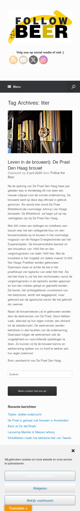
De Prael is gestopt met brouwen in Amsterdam (38, 420)
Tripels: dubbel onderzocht (25, 414)
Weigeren (40, 488)
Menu (17, 86)
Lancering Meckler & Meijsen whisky (31, 432)
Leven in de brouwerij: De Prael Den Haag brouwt (39, 165)
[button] (73, 450)
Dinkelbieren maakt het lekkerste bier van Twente (39, 438)
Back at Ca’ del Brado (22, 426)
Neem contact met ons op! (32, 391)
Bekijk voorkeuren (40, 500)
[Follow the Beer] (40, 26)
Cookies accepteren (40, 476)
